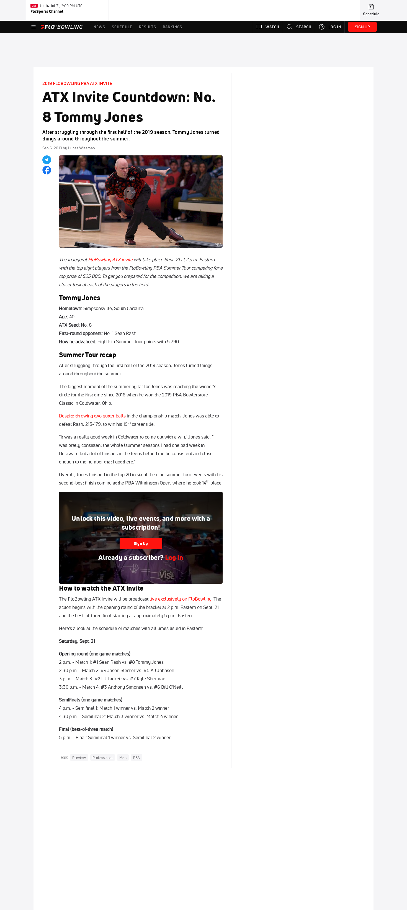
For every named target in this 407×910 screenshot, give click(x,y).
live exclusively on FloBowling (181, 599)
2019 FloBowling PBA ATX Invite (77, 83)
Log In (173, 557)
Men (123, 757)
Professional (102, 757)
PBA (136, 757)
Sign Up (141, 543)
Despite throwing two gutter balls (92, 416)
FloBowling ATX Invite (110, 259)
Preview (79, 757)
